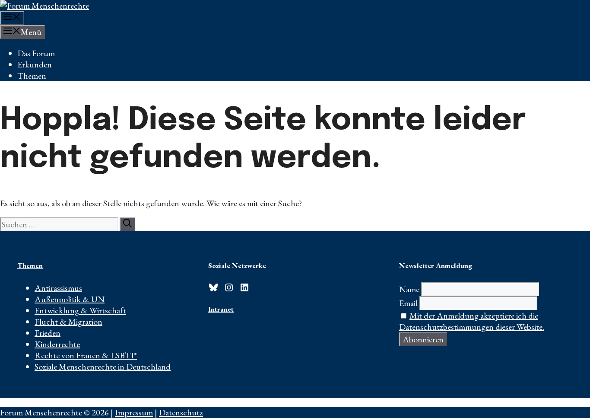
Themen (31, 75)
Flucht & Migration (68, 321)
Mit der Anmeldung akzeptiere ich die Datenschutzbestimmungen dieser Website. (471, 321)
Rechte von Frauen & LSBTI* (86, 355)
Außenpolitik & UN (70, 299)
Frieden (47, 332)
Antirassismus (58, 288)
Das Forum (36, 53)
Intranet (221, 309)
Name (409, 289)
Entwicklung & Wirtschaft (80, 310)
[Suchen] (127, 224)
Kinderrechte (57, 344)
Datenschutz (181, 412)
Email (408, 303)
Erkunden (34, 64)
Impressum (134, 412)
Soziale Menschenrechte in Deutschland (103, 366)
